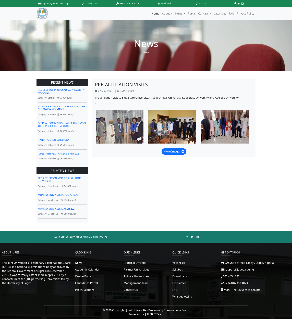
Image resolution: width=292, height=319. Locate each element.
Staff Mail (166, 3)
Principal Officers (135, 263)
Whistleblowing (182, 296)
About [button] (166, 13)
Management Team (136, 283)
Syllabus (177, 269)
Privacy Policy (245, 13)
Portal (192, 13)
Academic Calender (87, 269)
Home (155, 13)
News (146, 52)
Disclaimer (179, 283)
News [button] (179, 13)
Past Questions (84, 290)
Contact (203, 3)
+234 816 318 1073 (128, 3)
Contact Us (131, 290)
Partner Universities (136, 269)
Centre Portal (83, 276)
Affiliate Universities (136, 276)
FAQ (231, 13)
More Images (172, 151)
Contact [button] (203, 13)
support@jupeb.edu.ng (54, 3)
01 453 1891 (91, 3)
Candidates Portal (86, 283)
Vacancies (220, 13)
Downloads (179, 276)
